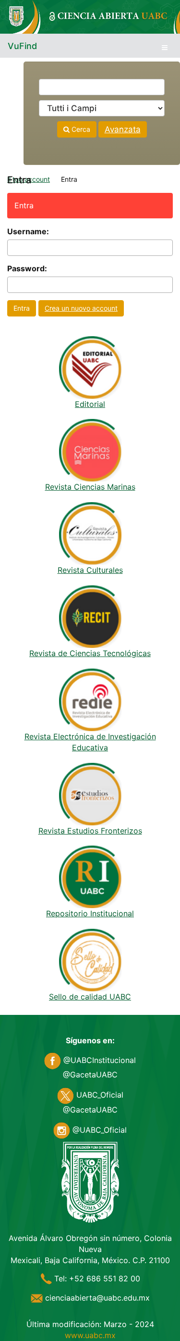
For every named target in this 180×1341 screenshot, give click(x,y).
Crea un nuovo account (81, 308)
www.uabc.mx (90, 1335)
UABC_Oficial (98, 1095)
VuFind (22, 46)
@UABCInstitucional (98, 1060)
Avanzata (123, 129)
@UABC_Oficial (98, 1130)
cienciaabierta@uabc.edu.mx (96, 1298)
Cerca (80, 129)
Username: (28, 231)
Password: (27, 268)
